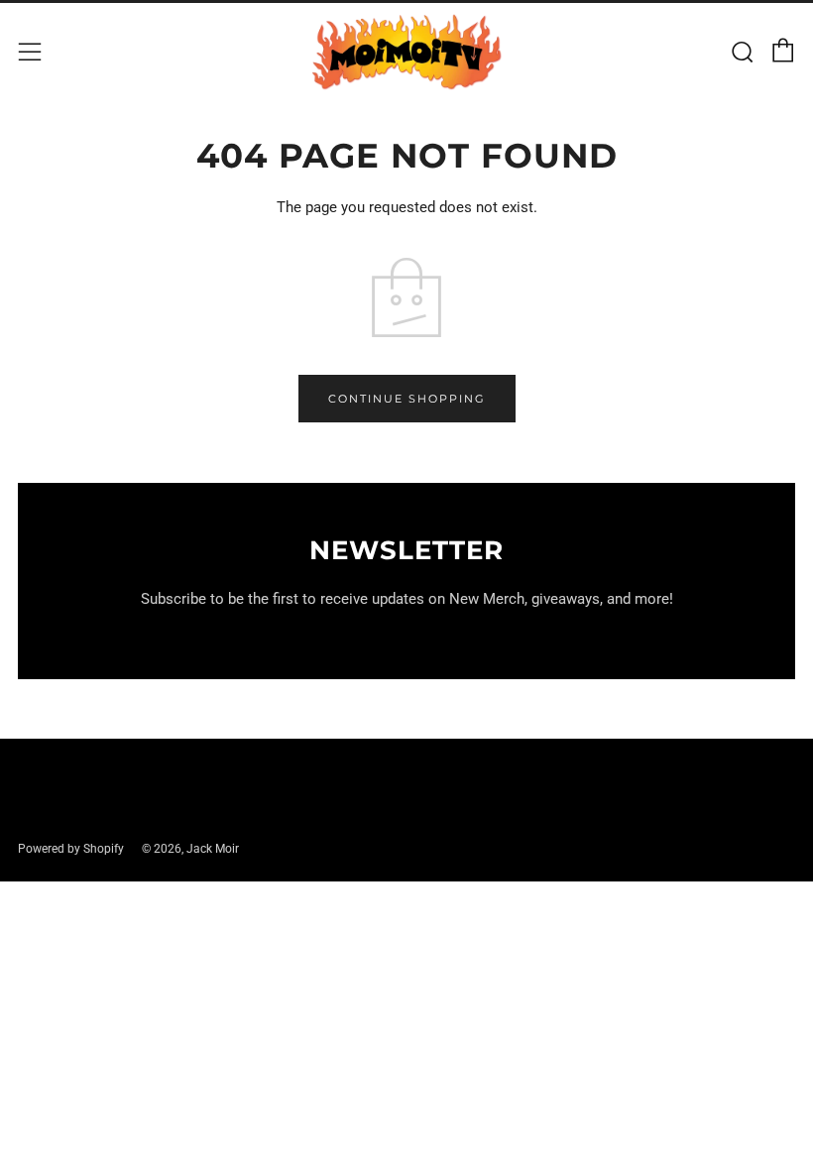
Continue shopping (407, 399)
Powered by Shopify (71, 849)
